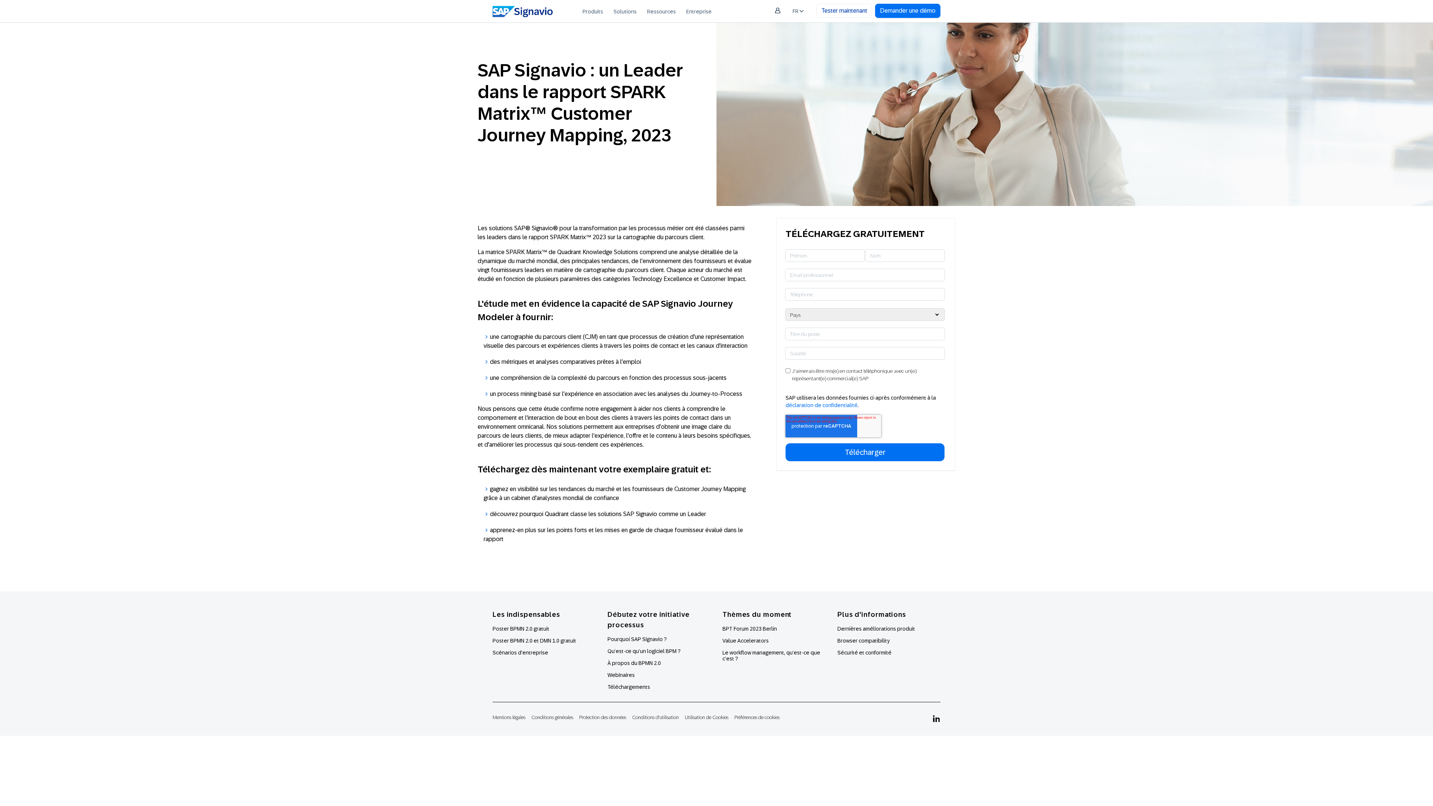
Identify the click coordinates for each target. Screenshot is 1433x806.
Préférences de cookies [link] (757, 717)
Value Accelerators (745, 641)
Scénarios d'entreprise (520, 653)
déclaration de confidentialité (822, 405)
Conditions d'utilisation (655, 717)
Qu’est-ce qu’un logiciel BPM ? (644, 651)
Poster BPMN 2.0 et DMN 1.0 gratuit (534, 641)
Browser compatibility (863, 641)
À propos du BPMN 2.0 (634, 663)
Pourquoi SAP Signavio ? (637, 639)
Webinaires (621, 675)
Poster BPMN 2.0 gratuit (521, 629)
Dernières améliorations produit (876, 629)
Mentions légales (509, 717)
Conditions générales (552, 717)
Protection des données (602, 717)
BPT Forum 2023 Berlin (749, 629)
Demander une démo (908, 10)
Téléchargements (629, 687)
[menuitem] (593, 11)
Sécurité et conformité (864, 653)
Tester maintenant (844, 10)
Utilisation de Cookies (706, 717)
